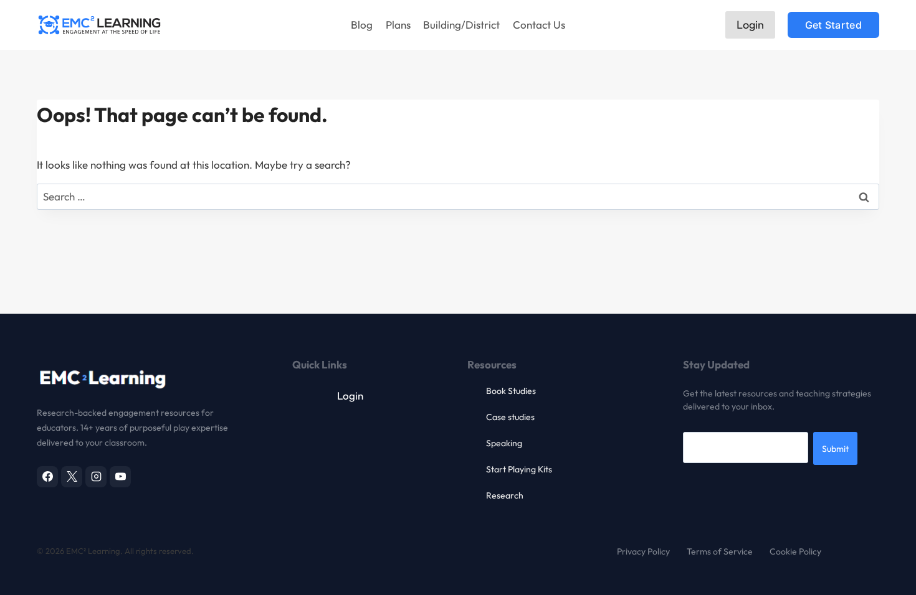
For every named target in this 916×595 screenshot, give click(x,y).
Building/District (461, 24)
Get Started (833, 25)
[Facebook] (47, 476)
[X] (71, 476)
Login (750, 24)
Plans (398, 24)
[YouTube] (120, 476)
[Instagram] (96, 476)
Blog (362, 24)
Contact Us (539, 24)
